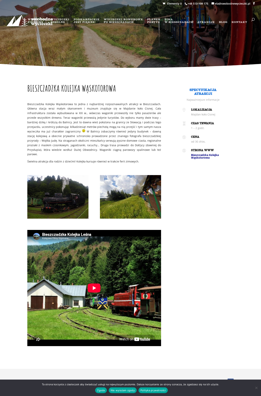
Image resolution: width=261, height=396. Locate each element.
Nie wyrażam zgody (123, 390)
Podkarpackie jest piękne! (87, 21)
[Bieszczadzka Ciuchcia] (57, 217)
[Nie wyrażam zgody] (256, 388)
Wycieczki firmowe (37, 21)
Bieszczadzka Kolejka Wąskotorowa (205, 156)
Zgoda (101, 390)
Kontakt (239, 22)
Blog (223, 22)
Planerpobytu (153, 21)
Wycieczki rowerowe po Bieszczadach (123, 21)
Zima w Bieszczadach (179, 21)
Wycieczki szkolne (60, 21)
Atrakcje (206, 22)
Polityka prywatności (153, 390)
